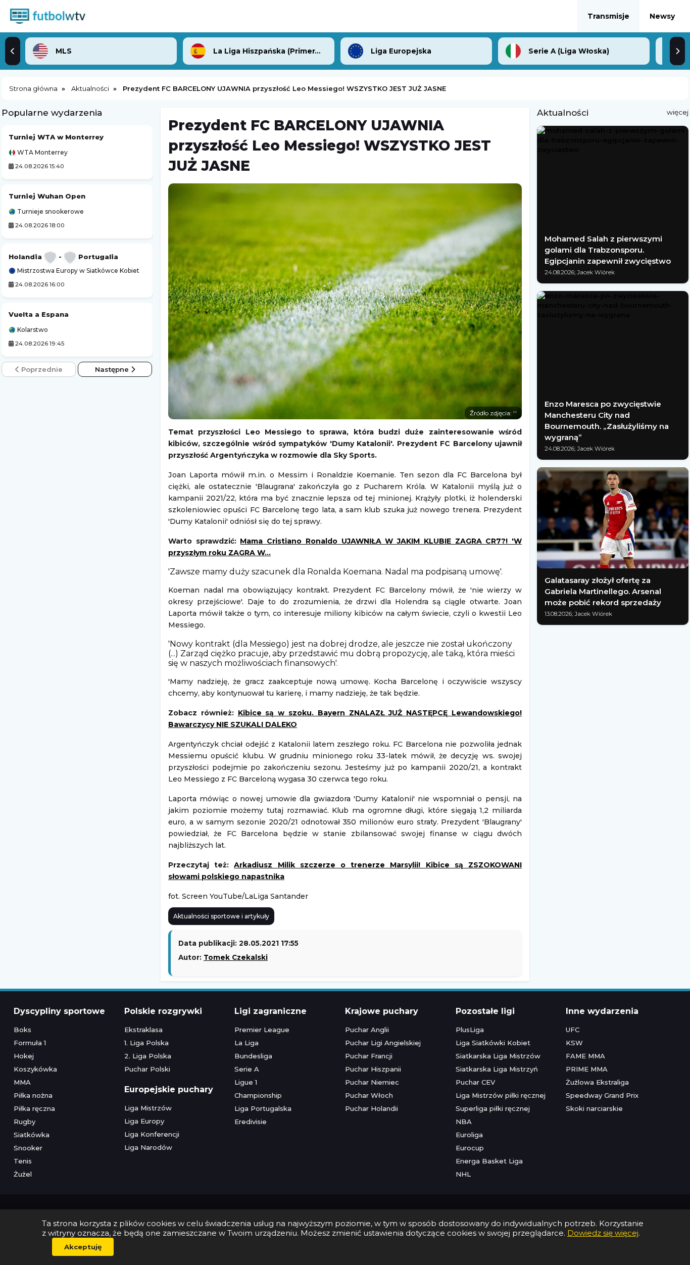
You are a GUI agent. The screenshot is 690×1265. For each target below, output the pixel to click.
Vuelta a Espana (39, 314)
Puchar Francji (368, 1056)
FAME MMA (585, 1056)
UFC (572, 1030)
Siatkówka (32, 1135)
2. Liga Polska (147, 1056)
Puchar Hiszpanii (373, 1069)
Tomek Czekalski (236, 957)
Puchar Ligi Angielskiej (383, 1043)
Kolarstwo (32, 329)
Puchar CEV (475, 1082)
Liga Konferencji (151, 1134)
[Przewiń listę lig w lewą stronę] (12, 51)
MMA (22, 1082)
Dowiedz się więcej (602, 1233)
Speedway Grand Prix (602, 1095)
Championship (258, 1095)
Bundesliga (253, 1056)
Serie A (246, 1069)
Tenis (23, 1161)
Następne (113, 369)
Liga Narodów (148, 1147)
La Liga (246, 1043)
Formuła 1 (30, 1043)
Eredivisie (250, 1121)
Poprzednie (41, 369)
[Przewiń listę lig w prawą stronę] (677, 51)
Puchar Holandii (371, 1108)
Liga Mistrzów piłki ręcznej (501, 1095)
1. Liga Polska (146, 1043)
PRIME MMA (587, 1069)
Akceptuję (83, 1247)
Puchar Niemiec (372, 1082)
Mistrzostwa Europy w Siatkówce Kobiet (77, 270)
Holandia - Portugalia (63, 257)
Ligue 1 (245, 1082)
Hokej (24, 1056)
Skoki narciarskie (594, 1108)
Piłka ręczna (34, 1108)
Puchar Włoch (369, 1095)
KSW (574, 1043)
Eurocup (470, 1148)
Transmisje (608, 16)
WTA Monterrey (42, 152)
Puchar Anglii (367, 1030)
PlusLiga (470, 1030)
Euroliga (469, 1135)
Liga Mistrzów (148, 1108)
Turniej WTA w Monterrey (56, 137)
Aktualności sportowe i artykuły (221, 916)
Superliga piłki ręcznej (493, 1108)
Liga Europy (144, 1121)
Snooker (28, 1148)
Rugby (24, 1121)
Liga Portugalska (262, 1108)
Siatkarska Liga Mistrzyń (497, 1069)
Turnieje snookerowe (50, 211)
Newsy (662, 16)
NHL (463, 1174)
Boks (22, 1030)
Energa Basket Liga (489, 1161)
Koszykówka (35, 1069)
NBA (464, 1121)
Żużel (23, 1174)
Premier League (261, 1030)
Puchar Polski (147, 1069)
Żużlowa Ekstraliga (597, 1082)
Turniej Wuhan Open (47, 196)
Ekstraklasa (143, 1030)
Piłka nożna (33, 1095)
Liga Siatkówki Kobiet (493, 1043)
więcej (677, 112)
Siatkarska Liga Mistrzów (498, 1056)
